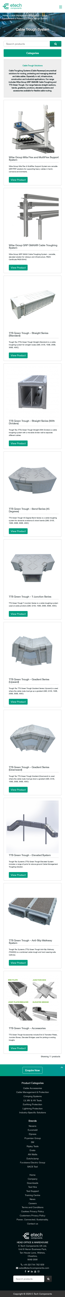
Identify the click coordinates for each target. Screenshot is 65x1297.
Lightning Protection (33, 1108)
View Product (18, 179)
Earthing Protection (32, 1104)
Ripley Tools (32, 1146)
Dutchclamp (33, 1158)
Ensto (32, 1150)
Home (5, 15)
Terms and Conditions (32, 1207)
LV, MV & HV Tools (33, 1100)
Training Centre (32, 1195)
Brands (33, 1120)
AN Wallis (32, 1154)
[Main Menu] (56, 6)
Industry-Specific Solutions (32, 1112)
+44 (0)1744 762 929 (33, 1264)
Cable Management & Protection (25, 15)
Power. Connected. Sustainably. (32, 1219)
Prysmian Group (32, 1138)
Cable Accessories (32, 1088)
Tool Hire (32, 1187)
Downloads (32, 1183)
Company (32, 1178)
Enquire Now (32, 1070)
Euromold (32, 1130)
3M (32, 1142)
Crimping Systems (33, 1096)
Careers (33, 1203)
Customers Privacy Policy (32, 1215)
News (32, 1199)
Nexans (32, 1126)
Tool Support (32, 1191)
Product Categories (33, 1083)
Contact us (32, 1223)
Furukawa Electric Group (32, 1162)
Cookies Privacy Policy (32, 1211)
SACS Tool (32, 1166)
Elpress (32, 1134)
